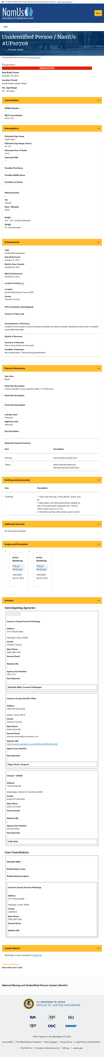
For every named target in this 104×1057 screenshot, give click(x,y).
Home (6, 27)
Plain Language (50, 1042)
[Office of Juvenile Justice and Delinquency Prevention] (33, 1026)
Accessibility (7, 1042)
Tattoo (8, 464)
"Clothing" (9, 497)
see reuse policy (34, 57)
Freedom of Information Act (47, 1048)
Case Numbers (12, 100)
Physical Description (15, 368)
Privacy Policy (66, 1042)
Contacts (9, 600)
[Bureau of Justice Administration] (33, 1016)
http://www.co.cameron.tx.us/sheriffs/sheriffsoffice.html (32, 744)
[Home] (18, 13)
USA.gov (66, 1048)
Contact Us (37, 955)
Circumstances (12, 242)
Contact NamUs (12, 948)
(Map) (21, 283)
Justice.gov (78, 1048)
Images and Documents (16, 544)
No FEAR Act (27, 1048)
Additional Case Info (15, 524)
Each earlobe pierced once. (65, 458)
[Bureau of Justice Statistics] (52, 1019)
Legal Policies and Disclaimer (87, 1042)
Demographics (12, 128)
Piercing (8, 458)
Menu (98, 13)
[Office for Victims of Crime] (52, 1026)
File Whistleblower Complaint (28, 1042)
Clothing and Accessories (17, 480)
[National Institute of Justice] (71, 1016)
